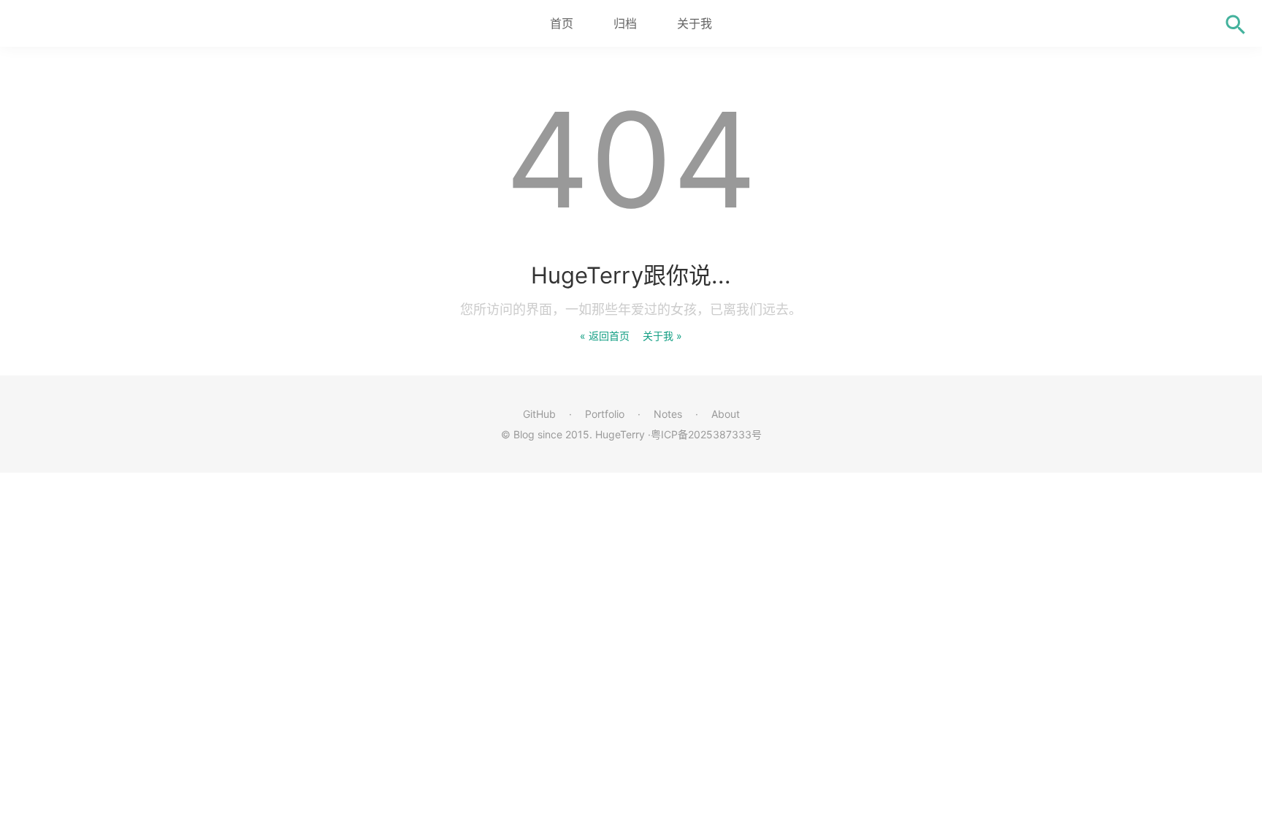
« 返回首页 (605, 335)
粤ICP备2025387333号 (706, 434)
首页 (561, 23)
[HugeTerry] (95, 23)
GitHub (539, 414)
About (725, 414)
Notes (668, 414)
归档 (625, 23)
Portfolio (604, 414)
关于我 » (662, 335)
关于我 (694, 23)
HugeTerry (620, 434)
